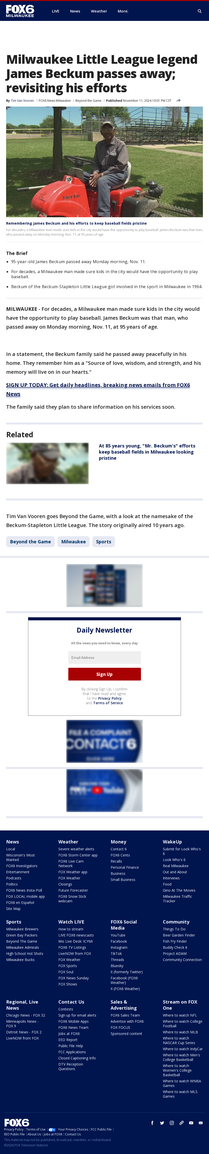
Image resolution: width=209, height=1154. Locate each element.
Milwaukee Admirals (22, 947)
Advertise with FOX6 (127, 1021)
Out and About (175, 871)
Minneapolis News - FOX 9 (22, 1023)
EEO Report (67, 1039)
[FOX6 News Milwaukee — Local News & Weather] (23, 11)
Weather (68, 842)
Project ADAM (175, 953)
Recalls (116, 861)
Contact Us (71, 1002)
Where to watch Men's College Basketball (181, 1057)
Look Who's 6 (174, 859)
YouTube (118, 935)
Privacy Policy (110, 698)
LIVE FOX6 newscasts (76, 935)
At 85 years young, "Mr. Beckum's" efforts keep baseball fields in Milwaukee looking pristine (147, 452)
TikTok (116, 953)
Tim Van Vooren (22, 100)
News (12, 842)
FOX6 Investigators (21, 865)
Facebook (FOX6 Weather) (124, 980)
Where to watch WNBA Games (182, 1083)
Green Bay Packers (21, 935)
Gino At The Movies (179, 890)
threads (181, 1123)
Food (167, 884)
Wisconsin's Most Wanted (20, 857)
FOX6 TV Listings (72, 947)
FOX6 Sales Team (125, 1015)
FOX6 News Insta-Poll (24, 890)
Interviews (171, 878)
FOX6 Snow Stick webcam (72, 898)
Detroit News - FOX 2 (24, 1032)
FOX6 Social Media (124, 925)
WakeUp (172, 842)
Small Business (123, 879)
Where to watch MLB (180, 1032)
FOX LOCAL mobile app (25, 896)
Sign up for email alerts (77, 1015)
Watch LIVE (71, 922)
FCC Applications (72, 1051)
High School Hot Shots (24, 953)
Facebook (119, 941)
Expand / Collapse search (200, 11)
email (201, 1123)
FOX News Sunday (73, 978)
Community (176, 922)
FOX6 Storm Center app (78, 855)
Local (10, 849)
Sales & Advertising (124, 1005)
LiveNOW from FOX (74, 953)
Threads (117, 959)
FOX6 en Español (20, 902)
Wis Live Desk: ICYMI (75, 941)
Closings (65, 884)
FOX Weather (69, 878)
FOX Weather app (72, 871)
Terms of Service (108, 702)
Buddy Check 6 (175, 947)
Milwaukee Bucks (20, 959)
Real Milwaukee (176, 865)
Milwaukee (73, 541)
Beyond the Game (88, 100)
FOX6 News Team (73, 1027)
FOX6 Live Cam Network (71, 863)
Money (118, 842)
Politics (12, 884)
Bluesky (117, 965)
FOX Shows (67, 984)
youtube (191, 1123)
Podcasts (13, 878)
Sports (103, 541)
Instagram (119, 947)
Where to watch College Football (182, 1023)
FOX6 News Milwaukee (55, 100)
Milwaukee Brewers (22, 929)
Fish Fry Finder (175, 941)
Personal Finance (125, 867)
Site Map (13, 908)
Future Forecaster (73, 890)
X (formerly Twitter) (127, 971)
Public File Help (70, 1045)
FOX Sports (67, 965)
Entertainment (18, 871)
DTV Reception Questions (70, 1066)
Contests (65, 1009)
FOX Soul (65, 971)
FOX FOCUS (120, 1027)
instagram (172, 1123)
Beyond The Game (21, 941)
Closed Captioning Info (77, 1058)
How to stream (70, 929)
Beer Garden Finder (179, 935)
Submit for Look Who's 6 (182, 851)
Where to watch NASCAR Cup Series (179, 1040)
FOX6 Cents (120, 855)
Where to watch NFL (180, 1015)
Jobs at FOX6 (69, 1033)
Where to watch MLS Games (180, 1094)
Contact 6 (119, 849)
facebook (152, 1123)
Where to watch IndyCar (183, 1048)
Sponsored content (126, 1033)
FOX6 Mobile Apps (73, 1021)
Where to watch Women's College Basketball (177, 1070)
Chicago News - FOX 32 (25, 1015)
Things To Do (174, 929)
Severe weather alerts (76, 849)
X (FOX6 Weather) (125, 988)
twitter (162, 1123)
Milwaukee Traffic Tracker (177, 898)
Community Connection (182, 959)
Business (118, 873)
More (122, 11)
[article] (47, 463)
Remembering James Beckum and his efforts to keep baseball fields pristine (76, 223)
